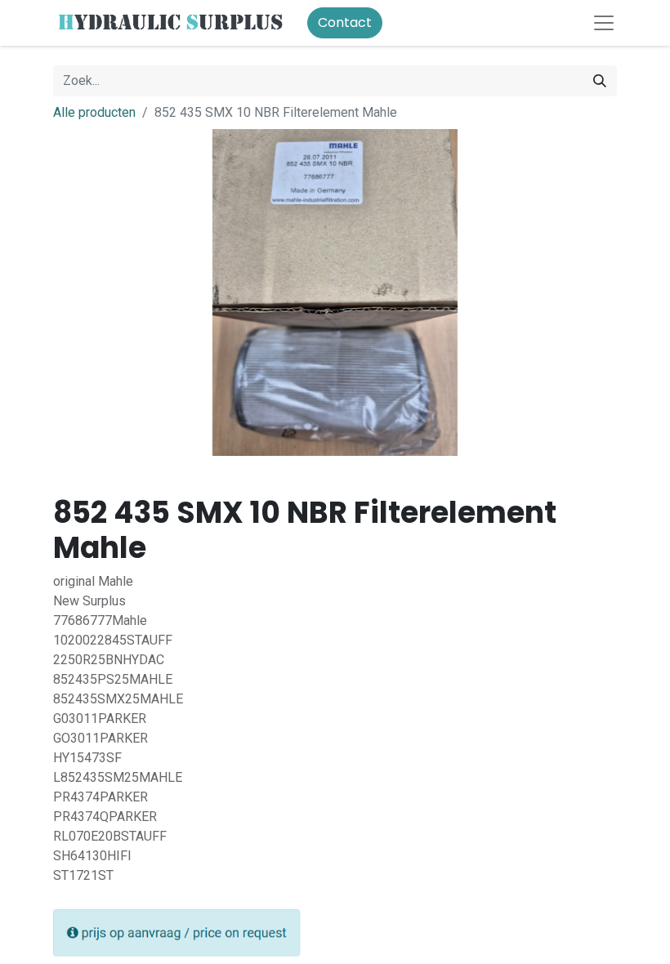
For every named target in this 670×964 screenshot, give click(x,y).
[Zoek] (600, 80)
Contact (345, 22)
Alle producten (94, 112)
